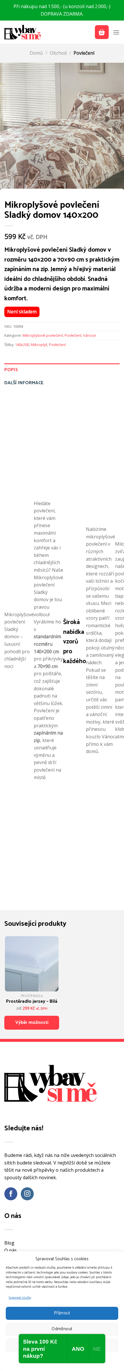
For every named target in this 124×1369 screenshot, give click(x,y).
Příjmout (62, 1313)
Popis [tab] (11, 370)
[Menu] (116, 32)
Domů (36, 53)
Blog (9, 1243)
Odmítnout (62, 1329)
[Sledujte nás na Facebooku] (10, 1193)
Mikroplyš (39, 344)
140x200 (22, 344)
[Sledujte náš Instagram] (27, 1193)
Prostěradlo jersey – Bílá (31, 1001)
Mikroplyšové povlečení (42, 335)
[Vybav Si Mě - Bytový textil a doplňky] (23, 32)
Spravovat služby (20, 1297)
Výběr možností (31, 1022)
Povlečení (84, 53)
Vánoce (89, 335)
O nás (10, 1250)
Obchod (58, 53)
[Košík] (102, 32)
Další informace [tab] (24, 383)
